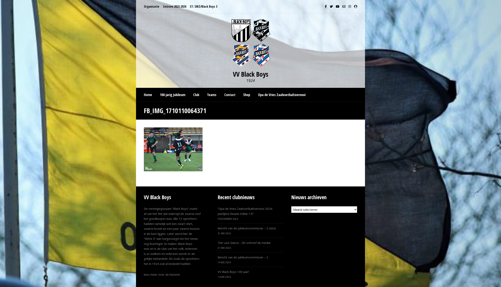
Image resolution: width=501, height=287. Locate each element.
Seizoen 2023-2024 (174, 6)
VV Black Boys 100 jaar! (233, 272)
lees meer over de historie (162, 274)
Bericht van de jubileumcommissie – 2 (243, 257)
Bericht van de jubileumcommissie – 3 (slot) (247, 228)
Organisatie (151, 6)
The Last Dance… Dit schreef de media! (244, 243)
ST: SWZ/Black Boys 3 (203, 6)
